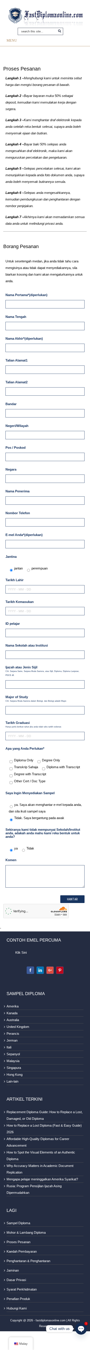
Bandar (11, 404)
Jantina (11, 556)
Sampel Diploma (18, 1223)
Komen (10, 860)
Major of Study (36, 698)
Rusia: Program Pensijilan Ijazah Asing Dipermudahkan (34, 1189)
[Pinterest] (60, 970)
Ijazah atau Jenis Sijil (42, 670)
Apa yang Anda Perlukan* (24, 748)
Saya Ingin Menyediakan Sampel (30, 793)
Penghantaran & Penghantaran (28, 1261)
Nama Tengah (15, 317)
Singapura (14, 1068)
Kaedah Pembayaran (22, 1251)
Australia (13, 1020)
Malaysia (13, 1061)
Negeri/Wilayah (16, 426)
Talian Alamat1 (16, 360)
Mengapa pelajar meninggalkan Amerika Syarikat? (42, 1179)
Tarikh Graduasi (33, 724)
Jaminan (13, 1270)
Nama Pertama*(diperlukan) (26, 295)
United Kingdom (18, 1027)
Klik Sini (21, 952)
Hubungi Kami (17, 1308)
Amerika (13, 1006)
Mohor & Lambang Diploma (26, 1232)
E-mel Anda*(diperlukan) (24, 535)
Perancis (13, 1033)
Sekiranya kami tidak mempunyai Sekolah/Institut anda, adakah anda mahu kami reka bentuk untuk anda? (42, 833)
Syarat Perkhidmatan (22, 1289)
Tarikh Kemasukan (19, 602)
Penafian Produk (18, 1299)
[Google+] (50, 970)
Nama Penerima (17, 491)
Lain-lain (12, 1081)
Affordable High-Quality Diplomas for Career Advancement (38, 1142)
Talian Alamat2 (16, 382)
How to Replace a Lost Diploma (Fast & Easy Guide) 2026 (44, 1129)
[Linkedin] (40, 970)
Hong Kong (14, 1074)
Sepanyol (13, 1054)
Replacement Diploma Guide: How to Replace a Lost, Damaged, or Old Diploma (45, 1115)
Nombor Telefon (17, 513)
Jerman (12, 1040)
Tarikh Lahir (14, 580)
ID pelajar (12, 623)
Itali (9, 1047)
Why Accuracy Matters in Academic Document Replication (40, 1169)
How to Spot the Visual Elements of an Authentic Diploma (41, 1155)
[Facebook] (30, 970)
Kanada (12, 1013)
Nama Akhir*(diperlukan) (24, 338)
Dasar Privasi (16, 1280)
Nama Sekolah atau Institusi (26, 645)
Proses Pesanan (18, 1242)
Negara (10, 469)
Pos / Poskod (15, 447)
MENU (12, 40)
